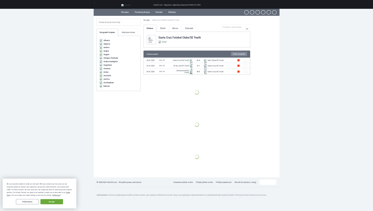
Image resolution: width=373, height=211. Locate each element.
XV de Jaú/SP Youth (181, 66)
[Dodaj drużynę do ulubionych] (203, 37)
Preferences (27, 202)
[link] (197, 60)
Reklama (172, 12)
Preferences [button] (56, 195)
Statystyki (189, 28)
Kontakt (159, 12)
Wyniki (162, 28)
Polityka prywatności (224, 182)
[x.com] (252, 12)
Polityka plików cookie (204, 182)
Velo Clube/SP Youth (216, 60)
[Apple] (263, 12)
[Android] (269, 12)
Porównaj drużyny (142, 12)
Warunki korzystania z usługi (245, 182)
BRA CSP (162, 60)
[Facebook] (246, 12)
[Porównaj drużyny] (245, 60)
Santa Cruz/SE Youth (181, 60)
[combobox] (235, 27)
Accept (52, 202)
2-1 (198, 66)
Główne (150, 28)
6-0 (198, 71)
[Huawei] (274, 12)
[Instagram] (257, 12)
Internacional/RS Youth (182, 71)
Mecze (175, 28)
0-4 (198, 60)
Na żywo (125, 12)
